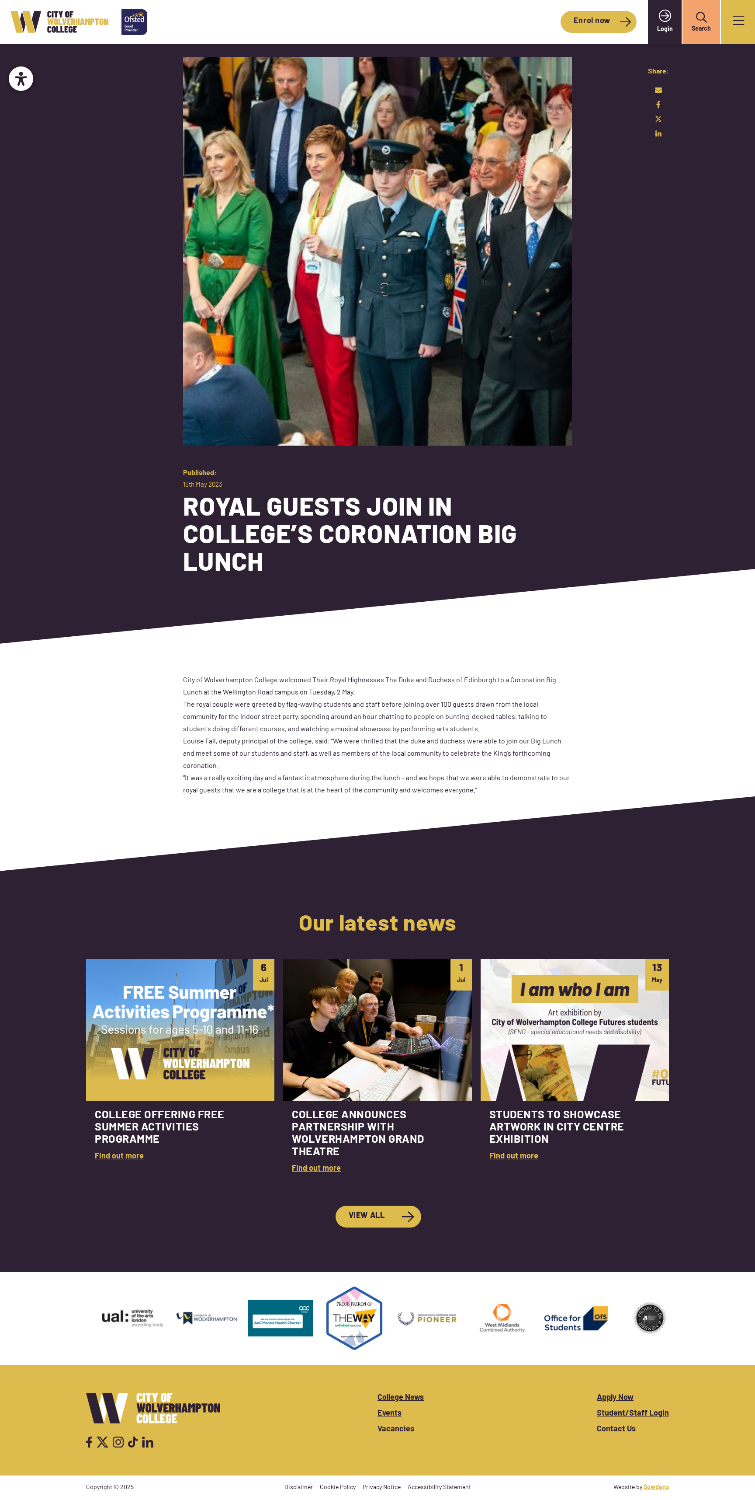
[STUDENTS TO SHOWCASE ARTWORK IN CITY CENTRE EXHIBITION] (575, 1071)
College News (401, 1398)
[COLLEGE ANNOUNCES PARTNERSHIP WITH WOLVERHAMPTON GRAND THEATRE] (377, 1071)
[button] (701, 17)
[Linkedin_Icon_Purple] (147, 1442)
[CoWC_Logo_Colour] (59, 22)
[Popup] (738, 22)
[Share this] (658, 105)
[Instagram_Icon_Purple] (118, 1442)
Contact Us (616, 1430)
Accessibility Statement (439, 1487)
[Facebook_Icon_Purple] (89, 1442)
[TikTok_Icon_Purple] (133, 1442)
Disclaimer (298, 1487)
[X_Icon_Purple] (103, 1442)
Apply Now (615, 1398)
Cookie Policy (338, 1487)
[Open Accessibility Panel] (21, 78)
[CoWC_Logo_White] (153, 1408)
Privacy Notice (382, 1487)
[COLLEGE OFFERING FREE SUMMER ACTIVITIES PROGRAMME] (180, 1071)
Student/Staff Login (633, 1414)
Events (390, 1414)
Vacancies (396, 1430)
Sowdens (656, 1487)
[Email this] (658, 90)
